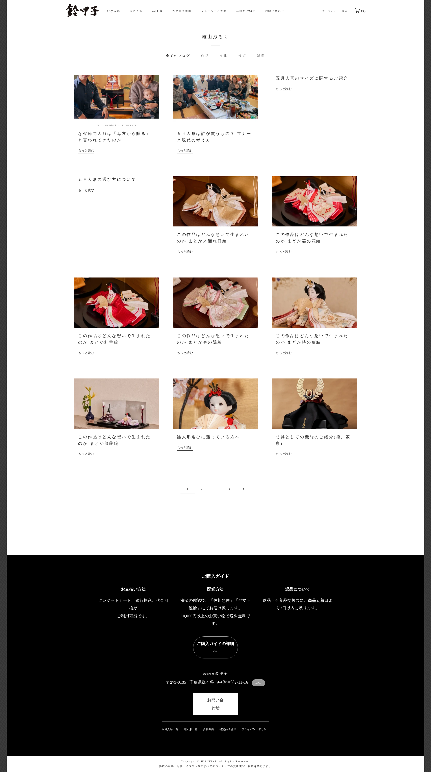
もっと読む (86, 150)
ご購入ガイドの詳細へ (215, 647)
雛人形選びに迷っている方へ (208, 437)
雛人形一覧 (191, 729)
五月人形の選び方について (107, 179)
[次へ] (244, 489)
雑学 (261, 56)
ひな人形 (113, 11)
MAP (258, 683)
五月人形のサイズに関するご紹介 (312, 78)
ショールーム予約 (214, 11)
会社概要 (208, 729)
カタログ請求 (181, 11)
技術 (242, 56)
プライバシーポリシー (255, 729)
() (363, 11)
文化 (224, 56)
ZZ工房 (157, 11)
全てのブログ (178, 56)
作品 (205, 56)
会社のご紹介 (245, 11)
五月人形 (136, 11)
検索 (344, 11)
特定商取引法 (228, 729)
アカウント (329, 11)
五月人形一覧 (170, 729)
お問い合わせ (274, 11)
